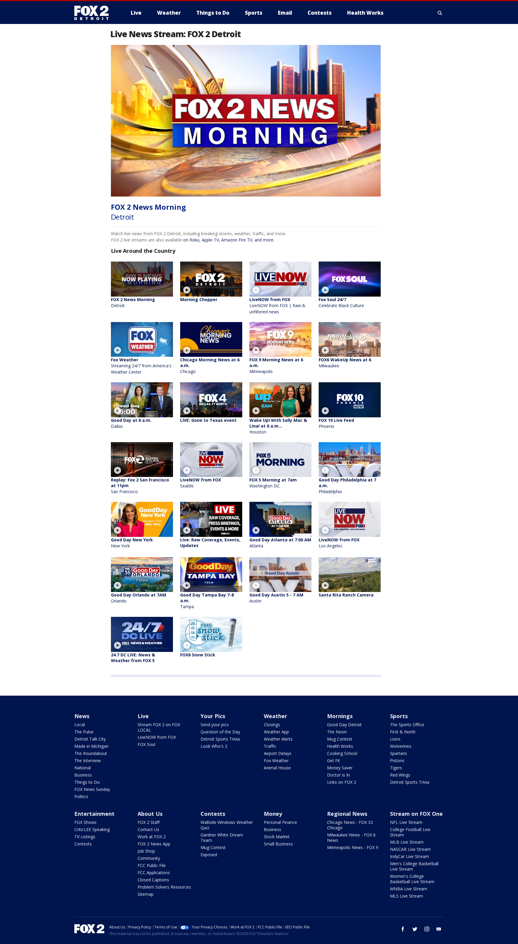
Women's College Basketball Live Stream (412, 878)
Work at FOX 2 (152, 836)
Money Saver (340, 768)
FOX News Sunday (92, 789)
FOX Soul (146, 744)
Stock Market (277, 836)
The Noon (337, 732)
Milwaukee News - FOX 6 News (351, 837)
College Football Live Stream (410, 832)
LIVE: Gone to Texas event (208, 420)
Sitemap (145, 894)
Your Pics (213, 716)
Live (143, 716)
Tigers (396, 768)
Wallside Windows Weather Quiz (227, 824)
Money (273, 813)
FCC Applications (154, 872)
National (82, 768)
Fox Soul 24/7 (341, 302)
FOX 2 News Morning (133, 302)
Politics (81, 796)
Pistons (397, 760)
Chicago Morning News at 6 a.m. (210, 365)
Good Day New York (132, 543)
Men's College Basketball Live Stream (414, 866)
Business (83, 775)
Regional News (347, 813)
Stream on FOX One (416, 813)
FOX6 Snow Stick (197, 655)
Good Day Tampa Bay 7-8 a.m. (207, 600)
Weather (275, 716)
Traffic (270, 746)
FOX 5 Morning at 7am (273, 483)
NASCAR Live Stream (410, 849)
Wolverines (400, 746)
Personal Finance (280, 822)
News (81, 716)
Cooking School (342, 753)
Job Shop (146, 851)
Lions (395, 739)
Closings (272, 724)
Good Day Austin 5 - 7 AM (276, 598)
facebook (403, 929)
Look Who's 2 (214, 746)
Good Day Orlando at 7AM (138, 598)
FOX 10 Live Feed (336, 423)
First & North (402, 732)
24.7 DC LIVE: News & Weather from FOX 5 (133, 657)
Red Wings (400, 775)
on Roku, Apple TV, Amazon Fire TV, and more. (228, 240)
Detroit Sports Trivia (220, 739)
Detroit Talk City (90, 739)
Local (79, 724)
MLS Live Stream (406, 896)
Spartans (398, 753)
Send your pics (215, 724)
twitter (415, 929)
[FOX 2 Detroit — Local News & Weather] (94, 13)
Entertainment (94, 813)
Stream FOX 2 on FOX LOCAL (159, 727)
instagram (427, 929)
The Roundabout (90, 753)
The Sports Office (407, 724)
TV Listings (84, 836)
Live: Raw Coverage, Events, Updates (210, 542)
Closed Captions (153, 880)
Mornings (340, 716)
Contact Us (148, 829)
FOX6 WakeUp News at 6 (345, 362)
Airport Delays (277, 753)
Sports (399, 716)
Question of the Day (220, 732)
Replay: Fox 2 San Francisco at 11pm (140, 485)
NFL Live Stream (406, 822)
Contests (83, 844)
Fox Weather (141, 366)
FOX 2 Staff (148, 822)
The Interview (87, 760)
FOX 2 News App (154, 844)
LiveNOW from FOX (277, 306)
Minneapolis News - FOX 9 (352, 847)
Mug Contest (339, 739)
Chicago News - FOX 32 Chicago (350, 824)
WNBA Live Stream (408, 889)
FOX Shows (85, 822)
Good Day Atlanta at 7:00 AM (280, 543)
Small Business (278, 844)
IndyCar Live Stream (409, 856)
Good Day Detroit (344, 724)
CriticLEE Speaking (92, 829)
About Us (150, 813)
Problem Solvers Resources (164, 887)
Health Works (340, 746)
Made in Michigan (91, 746)
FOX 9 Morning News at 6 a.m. (276, 365)
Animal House (277, 768)
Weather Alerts (278, 739)
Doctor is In (338, 775)
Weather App (276, 732)
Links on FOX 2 (341, 782)
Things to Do (87, 782)
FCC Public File (152, 865)
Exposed (209, 854)
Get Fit (333, 760)
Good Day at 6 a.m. (131, 423)
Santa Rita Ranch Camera (346, 595)
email (439, 929)
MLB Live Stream (407, 842)
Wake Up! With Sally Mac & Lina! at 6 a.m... (278, 426)
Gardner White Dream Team (222, 837)
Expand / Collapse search (440, 12)
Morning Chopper (198, 299)
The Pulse (84, 732)
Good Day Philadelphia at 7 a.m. (347, 485)
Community (149, 858)
